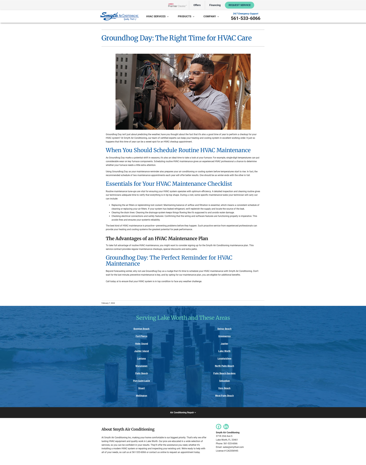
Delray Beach (224, 328)
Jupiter (224, 343)
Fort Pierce (141, 336)
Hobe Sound (141, 343)
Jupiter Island (141, 351)
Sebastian (224, 380)
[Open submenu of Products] (194, 16)
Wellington (141, 395)
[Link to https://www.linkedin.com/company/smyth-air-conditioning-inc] (226, 426)
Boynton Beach (141, 328)
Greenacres (224, 336)
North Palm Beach (224, 366)
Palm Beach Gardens (224, 373)
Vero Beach (224, 388)
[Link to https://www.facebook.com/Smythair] (218, 426)
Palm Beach (141, 373)
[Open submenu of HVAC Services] (168, 16)
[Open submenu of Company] (218, 16)
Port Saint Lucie (141, 380)
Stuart (141, 388)
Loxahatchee (224, 358)
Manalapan (141, 366)
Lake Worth (224, 351)
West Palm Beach (224, 395)
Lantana (141, 358)
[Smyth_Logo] (119, 12)
